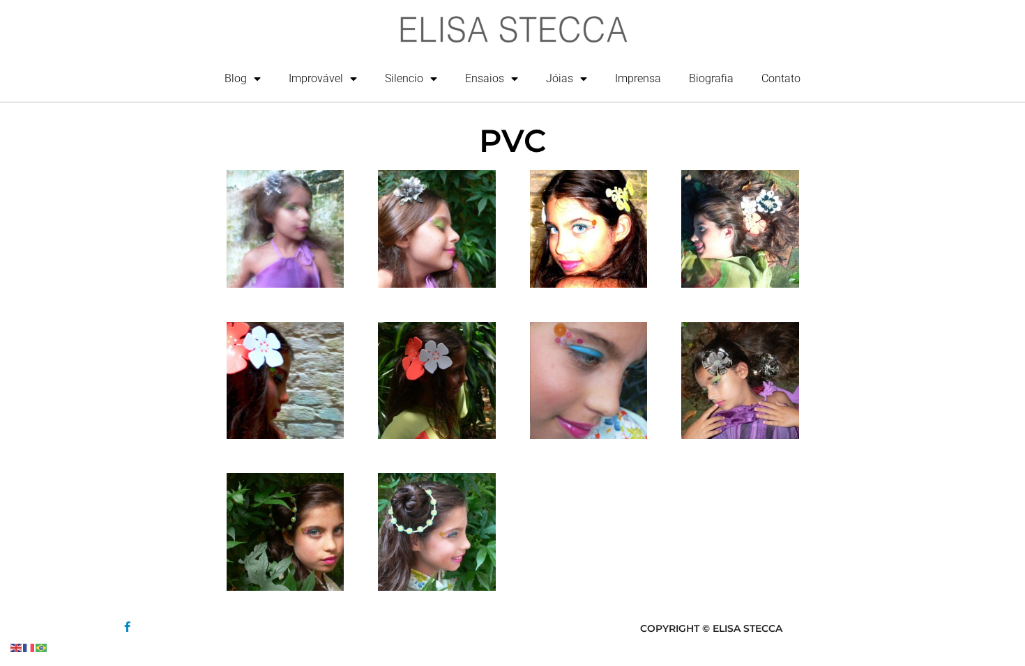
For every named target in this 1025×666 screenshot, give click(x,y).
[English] (16, 647)
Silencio (404, 78)
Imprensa (638, 78)
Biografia (711, 78)
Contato (780, 78)
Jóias (559, 78)
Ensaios (484, 78)
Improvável (316, 78)
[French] (29, 647)
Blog (236, 78)
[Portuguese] (42, 647)
